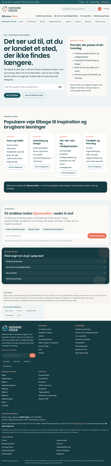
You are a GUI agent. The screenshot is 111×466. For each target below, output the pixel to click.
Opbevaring (9, 311)
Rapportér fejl (43, 399)
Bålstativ (78, 21)
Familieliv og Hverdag (44, 16)
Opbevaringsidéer (8, 450)
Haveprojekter (7, 454)
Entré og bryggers (62, 450)
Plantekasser (9, 315)
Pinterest (17, 361)
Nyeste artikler (61, 440)
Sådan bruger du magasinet (48, 343)
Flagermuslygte (100, 21)
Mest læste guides (81, 353)
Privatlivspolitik (43, 375)
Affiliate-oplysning (44, 385)
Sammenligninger (81, 346)
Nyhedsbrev (105, 2)
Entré (19, 315)
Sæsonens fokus (81, 349)
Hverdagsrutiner (7, 447)
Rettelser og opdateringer (47, 395)
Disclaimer (42, 382)
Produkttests (79, 343)
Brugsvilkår (42, 389)
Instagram (6, 361)
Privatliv (106, 9)
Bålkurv (4, 402)
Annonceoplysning (44, 339)
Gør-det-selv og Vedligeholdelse (66, 16)
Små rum (59, 444)
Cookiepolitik (43, 378)
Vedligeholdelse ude (63, 447)
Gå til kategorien (15, 167)
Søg (60, 87)
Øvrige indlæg (94, 2)
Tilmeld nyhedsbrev (97, 236)
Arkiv (40, 349)
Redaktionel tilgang (45, 332)
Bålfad (21, 21)
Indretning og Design (101, 16)
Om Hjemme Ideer (44, 329)
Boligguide (60, 454)
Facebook (27, 361)
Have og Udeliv (85, 16)
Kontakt (41, 336)
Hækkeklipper (31, 21)
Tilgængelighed (44, 392)
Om (87, 2)
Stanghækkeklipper (55, 21)
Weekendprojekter (8, 444)
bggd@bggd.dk (79, 423)
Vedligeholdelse (31, 311)
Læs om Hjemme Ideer (34, 95)
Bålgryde (68, 21)
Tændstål (5, 405)
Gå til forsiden (12, 95)
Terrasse (19, 311)
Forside (81, 2)
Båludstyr (88, 21)
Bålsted (42, 21)
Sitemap (41, 353)
